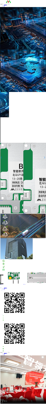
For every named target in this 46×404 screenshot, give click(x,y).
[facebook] (24, 316)
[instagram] (24, 351)
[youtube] (24, 349)
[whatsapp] (24, 320)
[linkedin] (24, 318)
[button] (1, 158)
